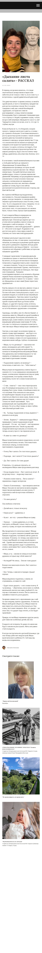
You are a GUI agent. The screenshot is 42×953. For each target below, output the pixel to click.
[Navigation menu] (38, 5)
